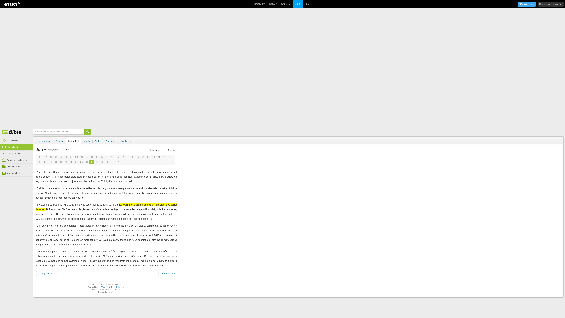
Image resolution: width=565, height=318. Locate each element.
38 (97, 162)
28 (45, 162)
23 (153, 157)
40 (107, 162)
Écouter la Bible (14, 154)
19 (133, 157)
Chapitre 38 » (168, 273)
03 (51, 157)
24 (159, 157)
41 (112, 162)
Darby (97, 141)
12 (97, 157)
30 (56, 162)
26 (169, 157)
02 (45, 157)
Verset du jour (13, 173)
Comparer (154, 150)
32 (66, 162)
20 (138, 157)
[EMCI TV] (12, 3)
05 (61, 157)
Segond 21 (73, 141)
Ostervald (110, 141)
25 (164, 157)
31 (61, 162)
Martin (87, 141)
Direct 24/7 (259, 4)
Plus (307, 4)
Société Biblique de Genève (113, 287)
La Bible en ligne (12, 132)
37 (92, 162)
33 (71, 162)
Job (39, 149)
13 (102, 157)
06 (66, 157)
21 (143, 157)
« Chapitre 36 (45, 273)
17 (123, 157)
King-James (125, 141)
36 (86, 162)
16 (117, 157)
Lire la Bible (12, 147)
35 (81, 162)
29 (50, 162)
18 (128, 157)
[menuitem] (16, 141)
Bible (297, 4)
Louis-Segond (44, 141)
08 (76, 157)
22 (148, 157)
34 (76, 162)
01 (40, 157)
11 (92, 157)
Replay (273, 4)
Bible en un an (13, 166)
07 (71, 157)
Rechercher (12, 141)
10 (87, 157)
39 (102, 162)
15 (112, 157)
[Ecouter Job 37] (67, 150)
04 (56, 157)
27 (40, 162)
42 (117, 162)
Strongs (171, 150)
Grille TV (285, 4)
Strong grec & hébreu (17, 160)
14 (107, 157)
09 (81, 157)
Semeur (59, 141)
